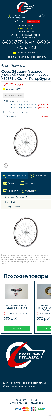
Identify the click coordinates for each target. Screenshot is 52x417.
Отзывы (45, 116)
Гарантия (11, 56)
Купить (17, 328)
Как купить (23, 56)
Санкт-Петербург (16, 18)
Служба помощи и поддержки (26, 402)
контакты (41, 56)
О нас (6, 386)
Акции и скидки (19, 386)
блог (32, 56)
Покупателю (39, 382)
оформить (33, 21)
